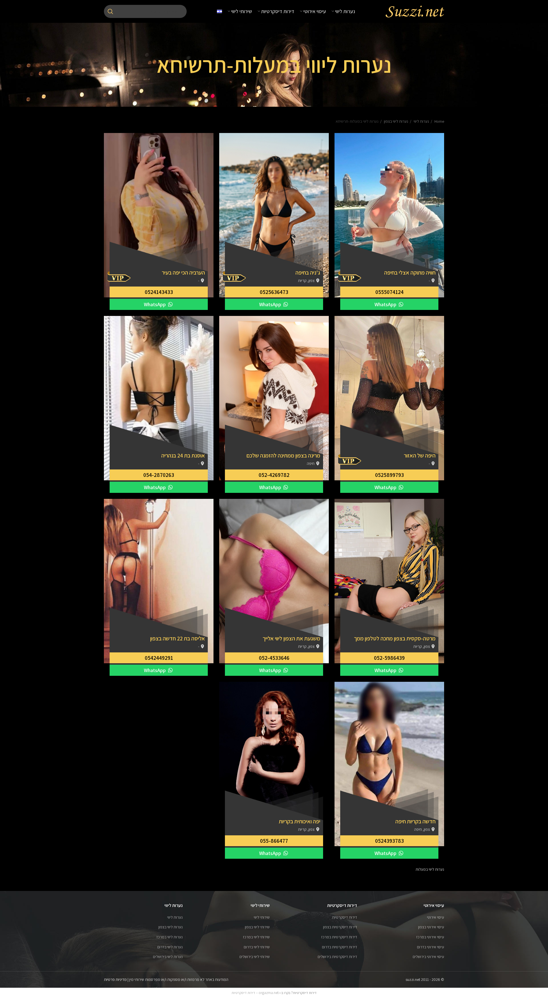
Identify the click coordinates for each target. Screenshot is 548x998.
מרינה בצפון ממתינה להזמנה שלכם (283, 455)
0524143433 (159, 292)
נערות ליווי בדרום (170, 946)
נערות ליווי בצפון (395, 121)
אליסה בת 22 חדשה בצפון (177, 638)
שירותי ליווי (262, 917)
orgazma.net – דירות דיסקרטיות (255, 992)
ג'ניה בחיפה (307, 272)
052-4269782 (274, 475)
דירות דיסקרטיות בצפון (340, 927)
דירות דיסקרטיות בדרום (339, 946)
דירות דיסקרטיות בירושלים (337, 956)
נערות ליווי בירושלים (168, 956)
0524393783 (389, 840)
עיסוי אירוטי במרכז (430, 936)
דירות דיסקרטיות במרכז (339, 936)
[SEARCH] (110, 11)
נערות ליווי (421, 121)
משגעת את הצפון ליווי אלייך (291, 638)
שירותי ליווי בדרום (257, 946)
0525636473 (274, 292)
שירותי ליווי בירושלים (254, 956)
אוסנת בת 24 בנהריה (183, 455)
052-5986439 (389, 658)
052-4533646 (274, 658)
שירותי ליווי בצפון (257, 927)
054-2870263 (158, 475)
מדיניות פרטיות (115, 979)
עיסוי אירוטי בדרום (430, 946)
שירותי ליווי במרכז (256, 936)
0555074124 (389, 292)
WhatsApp (386, 304)
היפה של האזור (420, 455)
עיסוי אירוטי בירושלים (428, 956)
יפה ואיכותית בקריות (299, 821)
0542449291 (159, 658)
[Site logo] (414, 11)
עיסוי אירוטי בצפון (431, 927)
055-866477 (274, 840)
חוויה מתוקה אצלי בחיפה (410, 272)
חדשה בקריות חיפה (415, 821)
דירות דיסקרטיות (344, 917)
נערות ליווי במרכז (169, 936)
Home (439, 121)
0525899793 (389, 475)
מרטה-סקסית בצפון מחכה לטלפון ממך (395, 638)
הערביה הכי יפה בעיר (183, 272)
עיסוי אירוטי (435, 917)
